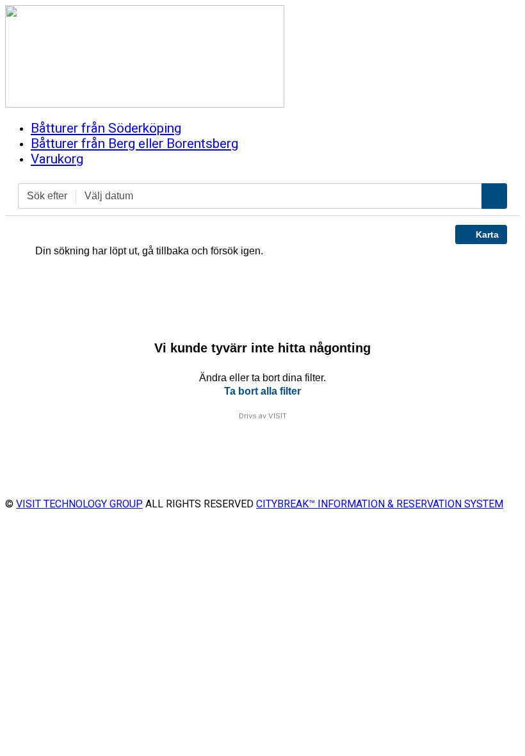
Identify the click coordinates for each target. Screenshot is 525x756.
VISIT (277, 415)
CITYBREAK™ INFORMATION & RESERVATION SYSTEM (379, 504)
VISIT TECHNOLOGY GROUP (79, 504)
